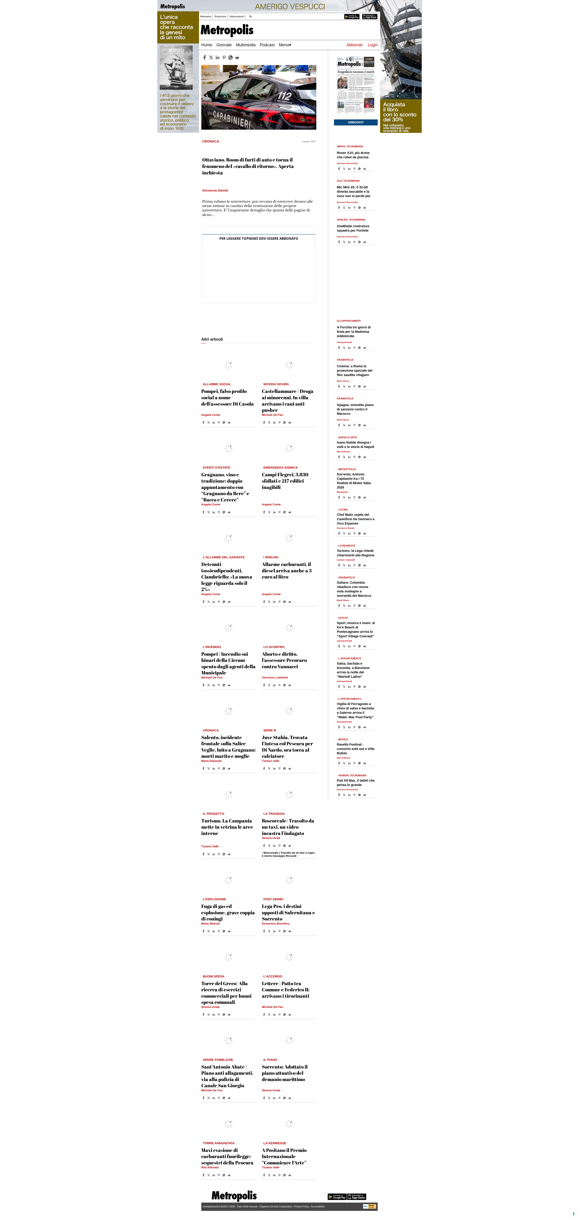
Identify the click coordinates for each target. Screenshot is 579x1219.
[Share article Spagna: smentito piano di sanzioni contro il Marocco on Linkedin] (349, 425)
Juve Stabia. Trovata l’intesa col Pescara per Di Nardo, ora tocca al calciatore (287, 746)
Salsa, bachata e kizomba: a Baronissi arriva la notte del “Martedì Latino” (353, 670)
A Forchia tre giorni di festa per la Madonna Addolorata (354, 331)
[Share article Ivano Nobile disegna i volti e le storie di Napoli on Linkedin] (349, 457)
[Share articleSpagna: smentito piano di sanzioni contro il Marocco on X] (344, 425)
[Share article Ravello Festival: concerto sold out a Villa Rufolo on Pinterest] (355, 763)
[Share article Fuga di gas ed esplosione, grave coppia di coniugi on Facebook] (204, 931)
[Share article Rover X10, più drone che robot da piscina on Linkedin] (349, 168)
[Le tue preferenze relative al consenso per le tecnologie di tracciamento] (574, 1214)
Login (373, 45)
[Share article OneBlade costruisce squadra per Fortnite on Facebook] (339, 241)
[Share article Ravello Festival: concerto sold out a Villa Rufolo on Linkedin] (349, 763)
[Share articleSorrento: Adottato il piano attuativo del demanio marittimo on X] (269, 1097)
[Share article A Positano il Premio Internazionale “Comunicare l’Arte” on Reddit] (290, 1175)
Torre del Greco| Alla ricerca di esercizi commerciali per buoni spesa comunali (226, 992)
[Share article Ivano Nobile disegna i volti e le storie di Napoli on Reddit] (365, 457)
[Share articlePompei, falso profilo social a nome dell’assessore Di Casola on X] (209, 422)
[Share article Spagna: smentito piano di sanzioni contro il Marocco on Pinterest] (355, 425)
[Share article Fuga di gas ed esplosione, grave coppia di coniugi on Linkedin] (214, 931)
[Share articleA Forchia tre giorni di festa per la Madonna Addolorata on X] (344, 347)
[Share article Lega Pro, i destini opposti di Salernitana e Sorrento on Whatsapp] (285, 931)
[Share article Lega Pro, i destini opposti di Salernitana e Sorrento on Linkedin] (275, 931)
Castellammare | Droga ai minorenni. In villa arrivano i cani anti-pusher (287, 400)
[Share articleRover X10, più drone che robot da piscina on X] (344, 168)
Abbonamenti (236, 16)
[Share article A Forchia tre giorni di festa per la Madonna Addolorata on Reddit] (365, 347)
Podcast (267, 45)
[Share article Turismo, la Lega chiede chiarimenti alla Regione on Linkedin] (349, 565)
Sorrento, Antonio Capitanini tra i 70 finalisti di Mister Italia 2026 (354, 480)
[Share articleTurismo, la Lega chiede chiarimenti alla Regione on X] (344, 565)
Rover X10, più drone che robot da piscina (353, 155)
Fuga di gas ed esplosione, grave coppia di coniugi (228, 912)
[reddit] (237, 57)
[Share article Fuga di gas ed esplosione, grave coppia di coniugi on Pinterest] (219, 931)
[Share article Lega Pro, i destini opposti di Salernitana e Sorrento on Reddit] (290, 931)
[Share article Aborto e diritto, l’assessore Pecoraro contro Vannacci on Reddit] (290, 685)
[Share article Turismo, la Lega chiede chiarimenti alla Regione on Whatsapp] (360, 565)
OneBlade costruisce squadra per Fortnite (353, 228)
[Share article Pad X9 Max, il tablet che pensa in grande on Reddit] (365, 794)
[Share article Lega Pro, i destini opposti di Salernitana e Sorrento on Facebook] (264, 931)
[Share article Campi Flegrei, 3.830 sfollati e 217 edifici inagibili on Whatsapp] (285, 512)
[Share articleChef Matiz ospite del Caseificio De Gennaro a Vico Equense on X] (344, 533)
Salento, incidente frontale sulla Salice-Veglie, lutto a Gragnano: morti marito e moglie (228, 746)
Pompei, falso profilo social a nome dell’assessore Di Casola (227, 397)
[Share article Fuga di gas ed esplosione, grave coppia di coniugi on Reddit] (229, 931)
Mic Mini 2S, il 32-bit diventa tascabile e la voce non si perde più (353, 191)
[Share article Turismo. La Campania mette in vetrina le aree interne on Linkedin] (214, 854)
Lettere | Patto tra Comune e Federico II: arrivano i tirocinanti (285, 989)
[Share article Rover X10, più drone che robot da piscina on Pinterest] (355, 168)
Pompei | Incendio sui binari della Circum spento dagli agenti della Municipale (228, 663)
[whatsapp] (231, 57)
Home (206, 45)
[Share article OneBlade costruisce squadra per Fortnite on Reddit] (365, 241)
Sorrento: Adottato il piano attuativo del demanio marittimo (285, 1072)
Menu (284, 45)
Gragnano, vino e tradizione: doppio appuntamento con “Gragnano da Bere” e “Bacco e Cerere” (225, 487)
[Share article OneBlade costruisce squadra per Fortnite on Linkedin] (349, 241)
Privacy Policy (301, 1206)
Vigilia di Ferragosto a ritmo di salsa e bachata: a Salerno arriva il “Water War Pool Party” (356, 710)
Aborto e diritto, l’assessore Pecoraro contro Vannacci (284, 660)
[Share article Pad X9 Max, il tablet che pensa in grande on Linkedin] (349, 794)
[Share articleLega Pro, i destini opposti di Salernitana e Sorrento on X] (269, 931)
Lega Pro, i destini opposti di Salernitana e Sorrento (288, 912)
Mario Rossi (343, 381)
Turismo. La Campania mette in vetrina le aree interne (227, 826)
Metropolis (205, 16)
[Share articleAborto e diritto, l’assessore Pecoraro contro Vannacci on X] (269, 685)
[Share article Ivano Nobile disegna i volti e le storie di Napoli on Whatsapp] (360, 457)
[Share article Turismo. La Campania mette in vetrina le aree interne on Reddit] (229, 854)
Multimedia (246, 45)
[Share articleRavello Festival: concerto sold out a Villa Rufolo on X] (344, 763)
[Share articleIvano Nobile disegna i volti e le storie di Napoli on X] (344, 457)
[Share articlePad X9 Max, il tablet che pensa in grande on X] (344, 794)
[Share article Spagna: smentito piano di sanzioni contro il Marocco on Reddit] (365, 425)
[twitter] (211, 57)
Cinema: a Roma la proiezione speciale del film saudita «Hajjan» (354, 370)
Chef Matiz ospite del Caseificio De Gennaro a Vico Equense (355, 519)
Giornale (224, 45)
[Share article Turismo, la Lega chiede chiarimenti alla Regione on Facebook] (339, 565)
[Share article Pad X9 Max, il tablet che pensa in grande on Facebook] (339, 794)
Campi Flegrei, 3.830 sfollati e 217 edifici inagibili (285, 480)
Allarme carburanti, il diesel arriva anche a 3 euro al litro (287, 570)
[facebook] (205, 57)
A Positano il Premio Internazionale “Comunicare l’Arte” (284, 1156)
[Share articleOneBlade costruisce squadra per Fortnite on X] (344, 241)
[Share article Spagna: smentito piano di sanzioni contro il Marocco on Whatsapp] (360, 425)
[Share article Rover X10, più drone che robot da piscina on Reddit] (365, 168)
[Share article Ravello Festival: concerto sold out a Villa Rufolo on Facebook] (339, 763)
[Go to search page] (250, 16)
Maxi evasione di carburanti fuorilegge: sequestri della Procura (227, 1156)
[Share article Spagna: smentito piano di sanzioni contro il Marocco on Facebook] (339, 425)
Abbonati (354, 45)
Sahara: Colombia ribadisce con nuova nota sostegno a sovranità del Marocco (354, 589)
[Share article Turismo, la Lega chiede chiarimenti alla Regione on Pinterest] (355, 565)
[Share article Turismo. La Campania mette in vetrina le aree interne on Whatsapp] (224, 854)
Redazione (220, 16)
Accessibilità (317, 1206)
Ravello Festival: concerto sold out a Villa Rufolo (355, 749)
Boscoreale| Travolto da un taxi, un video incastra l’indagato (288, 826)
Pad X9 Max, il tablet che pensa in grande (356, 783)
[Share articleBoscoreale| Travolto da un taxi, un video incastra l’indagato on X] (269, 845)
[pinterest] (224, 57)
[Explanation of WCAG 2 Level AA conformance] (369, 1208)
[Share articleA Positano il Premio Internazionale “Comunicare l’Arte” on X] (269, 1175)
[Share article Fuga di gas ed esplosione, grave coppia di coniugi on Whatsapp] (224, 931)
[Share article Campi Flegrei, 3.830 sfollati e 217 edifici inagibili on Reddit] (290, 512)
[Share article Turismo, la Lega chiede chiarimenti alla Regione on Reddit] (365, 565)
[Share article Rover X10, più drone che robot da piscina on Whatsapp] (360, 168)
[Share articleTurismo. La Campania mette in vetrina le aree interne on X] (209, 854)
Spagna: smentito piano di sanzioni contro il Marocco (355, 409)
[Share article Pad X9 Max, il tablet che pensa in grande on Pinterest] (355, 794)
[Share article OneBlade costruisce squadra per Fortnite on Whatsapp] (360, 241)
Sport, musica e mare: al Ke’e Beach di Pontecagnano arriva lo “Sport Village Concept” (356, 629)
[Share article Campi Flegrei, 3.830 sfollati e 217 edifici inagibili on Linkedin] (275, 512)
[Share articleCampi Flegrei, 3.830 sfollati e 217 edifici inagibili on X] (269, 512)
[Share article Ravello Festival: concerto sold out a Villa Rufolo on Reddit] (365, 763)
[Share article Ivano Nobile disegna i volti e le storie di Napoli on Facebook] (339, 457)
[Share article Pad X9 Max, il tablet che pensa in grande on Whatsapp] (360, 794)
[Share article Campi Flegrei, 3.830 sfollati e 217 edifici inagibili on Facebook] (264, 512)
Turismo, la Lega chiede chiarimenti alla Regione (355, 553)
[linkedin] (218, 57)
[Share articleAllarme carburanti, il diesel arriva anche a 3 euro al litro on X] (269, 601)
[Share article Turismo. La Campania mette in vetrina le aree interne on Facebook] (204, 854)
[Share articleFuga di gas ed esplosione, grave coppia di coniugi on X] (209, 931)
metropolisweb (344, 342)
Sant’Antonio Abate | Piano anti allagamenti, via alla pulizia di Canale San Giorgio (227, 1076)
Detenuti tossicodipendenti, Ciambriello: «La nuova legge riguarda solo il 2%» (226, 576)
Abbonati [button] (356, 122)
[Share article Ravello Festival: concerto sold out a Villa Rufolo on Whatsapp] (360, 763)
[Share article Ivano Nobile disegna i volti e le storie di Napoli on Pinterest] (355, 457)
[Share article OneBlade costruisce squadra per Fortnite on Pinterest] (355, 241)
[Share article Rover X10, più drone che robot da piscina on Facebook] (339, 168)
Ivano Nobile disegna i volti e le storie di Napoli (355, 445)
